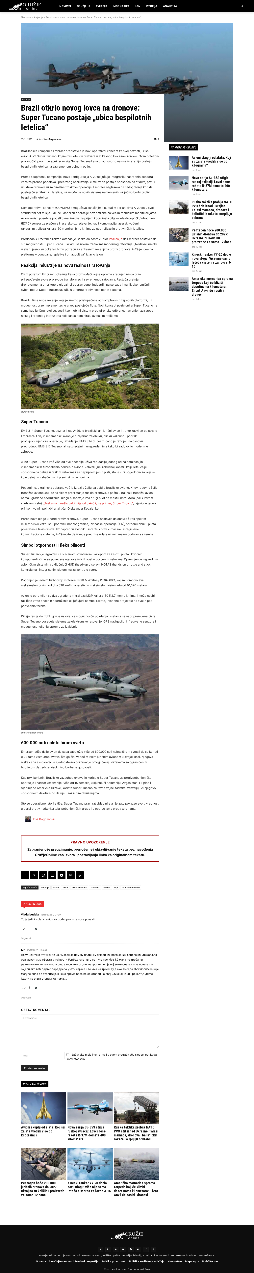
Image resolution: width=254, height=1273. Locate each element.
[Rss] (115, 1249)
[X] (34, 875)
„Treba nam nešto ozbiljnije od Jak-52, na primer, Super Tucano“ (88, 503)
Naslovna (26, 17)
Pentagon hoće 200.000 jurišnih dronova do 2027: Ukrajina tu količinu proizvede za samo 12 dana (42, 1189)
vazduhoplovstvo (131, 887)
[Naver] (123, 1249)
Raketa (106, 887)
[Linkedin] (108, 1249)
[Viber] (71, 875)
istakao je (115, 239)
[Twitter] (100, 1249)
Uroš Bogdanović (52, 139)
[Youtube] (138, 1249)
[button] (242, 6)
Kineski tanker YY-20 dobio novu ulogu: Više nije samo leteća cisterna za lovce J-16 (89, 1187)
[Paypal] (153, 1249)
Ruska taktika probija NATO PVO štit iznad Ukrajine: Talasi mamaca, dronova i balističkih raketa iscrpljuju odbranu (136, 1133)
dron (65, 887)
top (116, 887)
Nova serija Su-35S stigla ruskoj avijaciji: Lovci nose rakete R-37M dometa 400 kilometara (86, 1133)
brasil (56, 887)
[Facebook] (25, 875)
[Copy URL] (80, 875)
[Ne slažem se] (36, 928)
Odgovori (26, 938)
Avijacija (38, 17)
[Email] (52, 875)
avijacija (45, 887)
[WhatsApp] (43, 875)
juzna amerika (79, 887)
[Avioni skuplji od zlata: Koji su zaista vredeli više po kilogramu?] (43, 1108)
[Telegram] (61, 875)
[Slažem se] (24, 928)
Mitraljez (94, 887)
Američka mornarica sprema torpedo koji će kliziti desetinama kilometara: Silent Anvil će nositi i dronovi (136, 1189)
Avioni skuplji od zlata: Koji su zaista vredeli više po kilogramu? (43, 1131)
